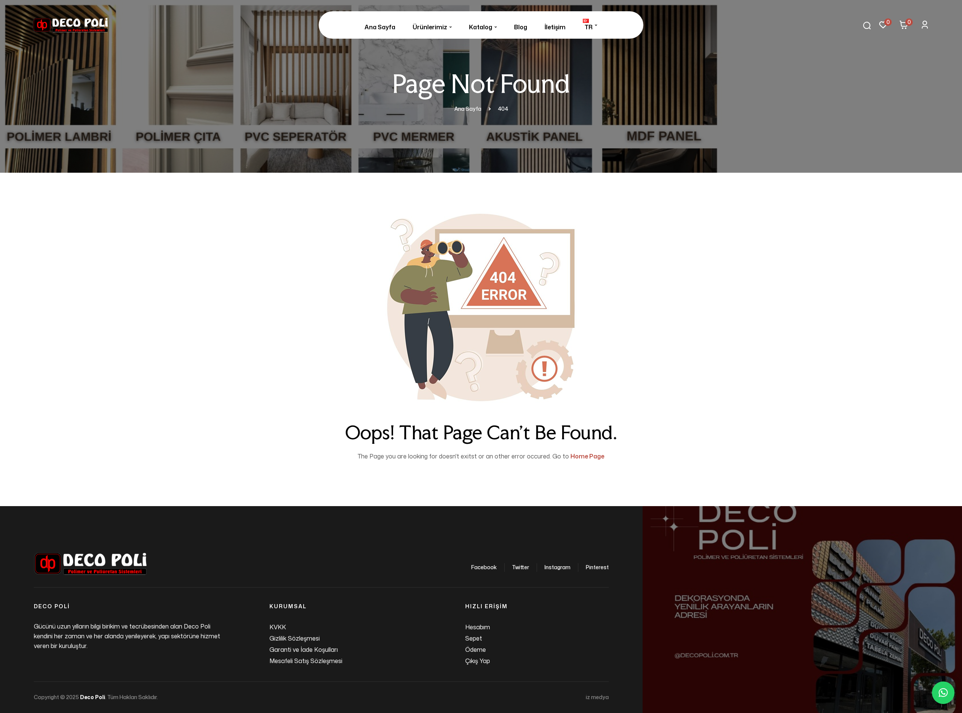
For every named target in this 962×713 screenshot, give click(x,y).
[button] (943, 692)
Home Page (587, 456)
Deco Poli (92, 697)
